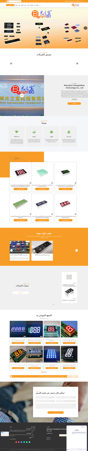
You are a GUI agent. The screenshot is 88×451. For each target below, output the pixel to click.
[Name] (8, 1)
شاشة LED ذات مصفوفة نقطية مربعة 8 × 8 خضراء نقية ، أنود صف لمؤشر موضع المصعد (42, 186)
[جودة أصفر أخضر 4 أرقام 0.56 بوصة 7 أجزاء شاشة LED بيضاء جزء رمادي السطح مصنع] (20, 204)
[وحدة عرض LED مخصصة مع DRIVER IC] (42, 253)
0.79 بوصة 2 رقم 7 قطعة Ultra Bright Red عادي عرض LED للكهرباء (52, 340)
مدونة (25, 5)
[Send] (68, 449)
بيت (40, 5)
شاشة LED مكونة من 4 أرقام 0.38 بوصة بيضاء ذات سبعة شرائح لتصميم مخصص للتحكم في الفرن (42, 217)
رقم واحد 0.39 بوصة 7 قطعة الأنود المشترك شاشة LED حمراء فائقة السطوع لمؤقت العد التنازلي (69, 340)
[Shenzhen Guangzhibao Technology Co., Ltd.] (77, 5)
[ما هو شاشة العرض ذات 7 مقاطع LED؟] (69, 297)
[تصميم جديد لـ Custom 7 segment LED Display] (19, 253)
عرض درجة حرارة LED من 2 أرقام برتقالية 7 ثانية (18, 364)
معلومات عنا (36, 5)
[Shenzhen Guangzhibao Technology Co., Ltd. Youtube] (16, 442)
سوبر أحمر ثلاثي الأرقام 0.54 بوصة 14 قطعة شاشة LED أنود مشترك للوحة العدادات (65, 217)
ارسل (56, 412)
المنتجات (31, 5)
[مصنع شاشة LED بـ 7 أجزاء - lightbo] (22, 95)
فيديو (19, 5)
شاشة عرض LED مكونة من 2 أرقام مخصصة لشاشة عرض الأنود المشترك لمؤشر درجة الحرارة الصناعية (66, 186)
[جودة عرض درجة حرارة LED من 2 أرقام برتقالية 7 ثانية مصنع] (18, 354)
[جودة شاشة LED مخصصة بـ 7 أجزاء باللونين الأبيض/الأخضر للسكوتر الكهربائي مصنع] (34, 354)
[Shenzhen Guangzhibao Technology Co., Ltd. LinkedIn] (19, 442)
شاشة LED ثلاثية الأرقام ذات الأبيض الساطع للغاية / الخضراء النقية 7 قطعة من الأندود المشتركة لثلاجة (34, 340)
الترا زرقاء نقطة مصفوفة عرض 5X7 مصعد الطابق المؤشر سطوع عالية (51, 365)
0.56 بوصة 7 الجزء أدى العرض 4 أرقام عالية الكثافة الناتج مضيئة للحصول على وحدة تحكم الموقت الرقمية (18, 340)
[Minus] (68, 427)
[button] (85, 28)
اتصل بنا (15, 5)
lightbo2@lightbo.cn (63, 435)
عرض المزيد (16, 158)
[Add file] (85, 449)
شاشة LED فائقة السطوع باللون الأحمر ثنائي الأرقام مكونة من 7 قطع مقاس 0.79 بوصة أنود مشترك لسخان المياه (20, 186)
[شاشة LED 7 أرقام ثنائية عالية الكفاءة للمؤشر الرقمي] (11, 376)
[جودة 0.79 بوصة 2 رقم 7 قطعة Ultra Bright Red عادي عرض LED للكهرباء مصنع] (52, 329)
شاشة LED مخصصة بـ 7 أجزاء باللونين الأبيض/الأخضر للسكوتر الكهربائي (34, 365)
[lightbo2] (27, 442)
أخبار (28, 5)
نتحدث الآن (74, 103)
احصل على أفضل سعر (65, 220)
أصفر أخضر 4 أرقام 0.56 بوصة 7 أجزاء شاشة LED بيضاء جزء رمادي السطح (20, 217)
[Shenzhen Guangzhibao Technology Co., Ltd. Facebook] (21, 442)
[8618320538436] (29, 442)
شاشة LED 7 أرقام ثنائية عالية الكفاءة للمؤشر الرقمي (55, 376)
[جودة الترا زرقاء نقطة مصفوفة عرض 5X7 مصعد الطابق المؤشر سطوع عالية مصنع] (52, 354)
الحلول (22, 5)
